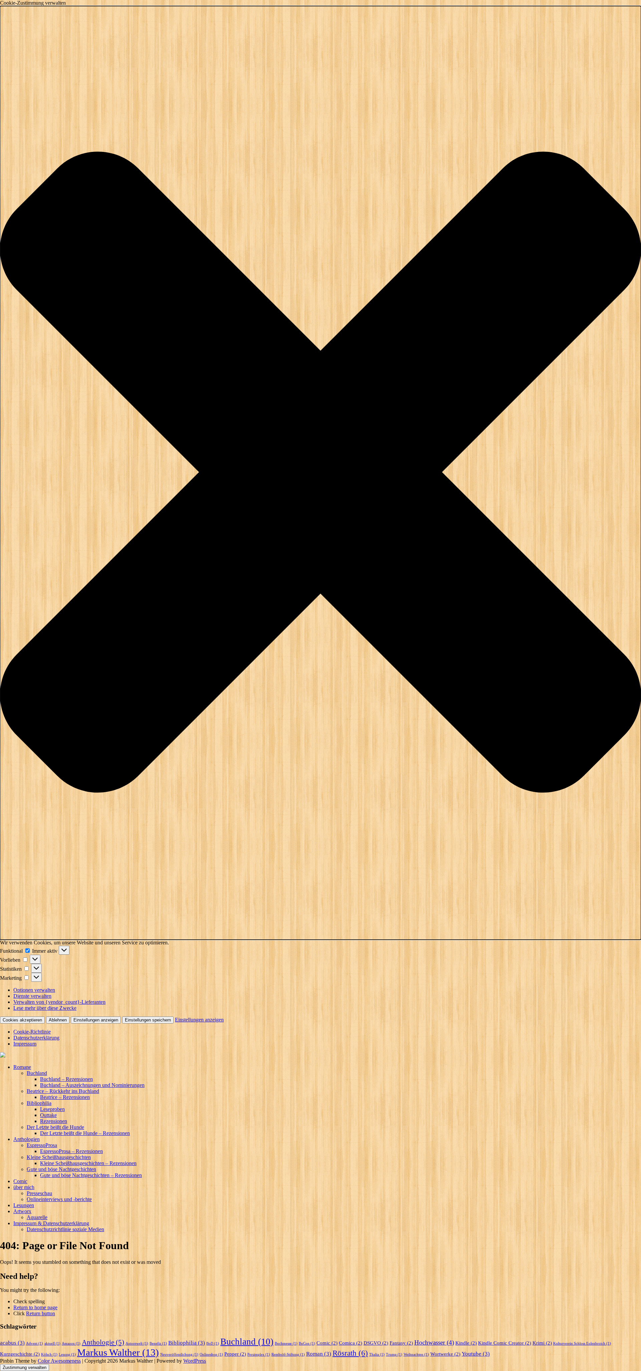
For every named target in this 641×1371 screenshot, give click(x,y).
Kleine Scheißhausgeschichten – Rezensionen (88, 1163)
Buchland (37, 1073)
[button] (320, 473)
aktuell (52, 1343)
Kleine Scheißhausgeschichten (59, 1157)
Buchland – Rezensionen (66, 1079)
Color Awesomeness (59, 1361)
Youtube (476, 1354)
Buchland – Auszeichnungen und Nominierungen (92, 1085)
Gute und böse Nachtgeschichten (61, 1169)
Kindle (466, 1343)
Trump (394, 1354)
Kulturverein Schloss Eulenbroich (582, 1343)
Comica (350, 1343)
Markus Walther (118, 1352)
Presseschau (39, 1193)
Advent (34, 1343)
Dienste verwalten (32, 996)
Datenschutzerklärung (36, 1038)
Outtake (48, 1115)
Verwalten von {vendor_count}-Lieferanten (59, 1002)
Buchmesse (286, 1343)
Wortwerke (445, 1354)
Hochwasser (434, 1342)
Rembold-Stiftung (288, 1354)
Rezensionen (53, 1121)
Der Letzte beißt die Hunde (55, 1127)
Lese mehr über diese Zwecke (44, 1008)
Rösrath (350, 1353)
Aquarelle (37, 1217)
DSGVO (376, 1343)
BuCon (307, 1343)
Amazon (71, 1343)
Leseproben (52, 1109)
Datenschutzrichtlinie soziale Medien (65, 1229)
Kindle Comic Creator (504, 1343)
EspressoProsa (42, 1145)
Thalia (377, 1354)
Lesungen (23, 1205)
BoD (212, 1343)
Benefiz (158, 1343)
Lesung (67, 1354)
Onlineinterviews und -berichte (59, 1199)
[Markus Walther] (320, 1055)
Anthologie (103, 1342)
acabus (12, 1343)
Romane (22, 1067)
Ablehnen (58, 1019)
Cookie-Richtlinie (32, 1032)
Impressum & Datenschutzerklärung (51, 1223)
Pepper (235, 1354)
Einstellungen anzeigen (95, 1019)
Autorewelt (137, 1343)
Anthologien (26, 1139)
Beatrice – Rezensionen (65, 1097)
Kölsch (49, 1354)
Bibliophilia (39, 1103)
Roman (318, 1354)
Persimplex (258, 1354)
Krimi (542, 1343)
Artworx (22, 1211)
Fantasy (401, 1343)
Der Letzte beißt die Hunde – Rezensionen (85, 1133)
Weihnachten (416, 1354)
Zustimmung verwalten (24, 1367)
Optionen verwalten (34, 990)
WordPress (194, 1361)
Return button (40, 1313)
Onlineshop (211, 1354)
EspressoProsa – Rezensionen (71, 1151)
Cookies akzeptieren (22, 1019)
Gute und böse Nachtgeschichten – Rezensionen (91, 1175)
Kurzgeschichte (20, 1354)
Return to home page (35, 1307)
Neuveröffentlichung (179, 1354)
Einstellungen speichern (148, 1019)
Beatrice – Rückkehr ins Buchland (63, 1091)
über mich (23, 1187)
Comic (20, 1181)
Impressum (24, 1044)
